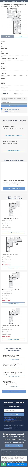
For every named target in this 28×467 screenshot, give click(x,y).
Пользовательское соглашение (7, 461)
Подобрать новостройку (14, 445)
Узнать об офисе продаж (14, 188)
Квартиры (8, 1)
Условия (13, 1)
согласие (6, 108)
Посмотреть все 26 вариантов (14, 391)
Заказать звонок (14, 414)
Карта (22, 1)
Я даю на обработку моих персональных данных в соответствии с (12, 109)
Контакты (17, 1)
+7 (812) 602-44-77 (8, 428)
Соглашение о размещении (18, 461)
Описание (3, 1)
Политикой (12, 459)
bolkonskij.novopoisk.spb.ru (6, 453)
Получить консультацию (14, 105)
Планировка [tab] (7, 36)
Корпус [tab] (20, 36)
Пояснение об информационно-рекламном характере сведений (13, 462)
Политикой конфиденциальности (13, 109)
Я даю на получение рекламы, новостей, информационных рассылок (10, 111)
